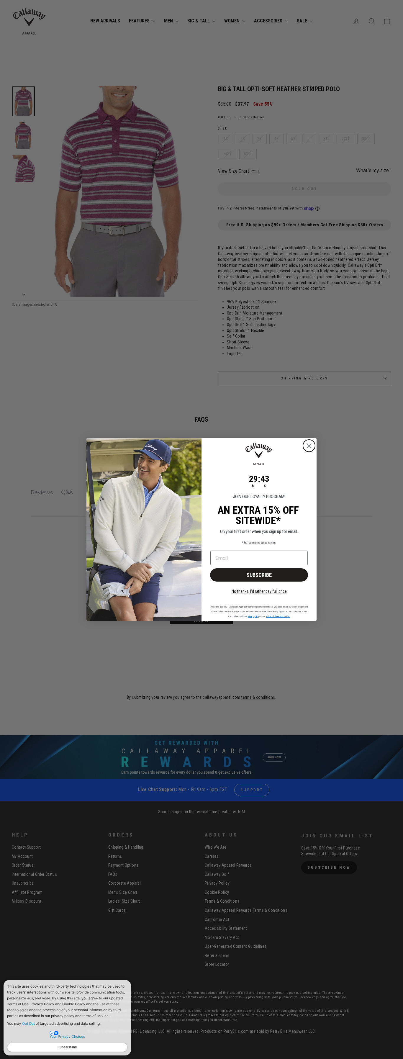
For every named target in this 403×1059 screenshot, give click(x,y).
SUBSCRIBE (259, 575)
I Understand (67, 1047)
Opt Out (28, 1023)
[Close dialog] (309, 446)
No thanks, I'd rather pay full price (259, 591)
